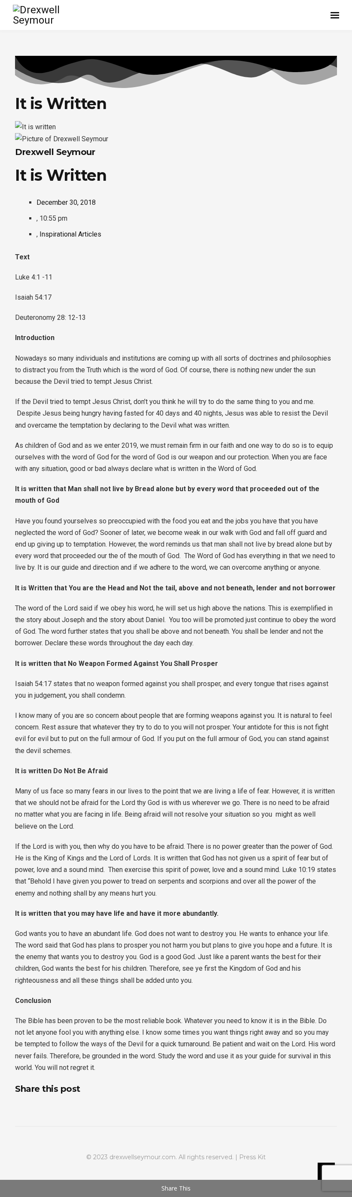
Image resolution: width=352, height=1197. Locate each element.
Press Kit (252, 1157)
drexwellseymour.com (142, 1157)
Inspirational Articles (70, 234)
